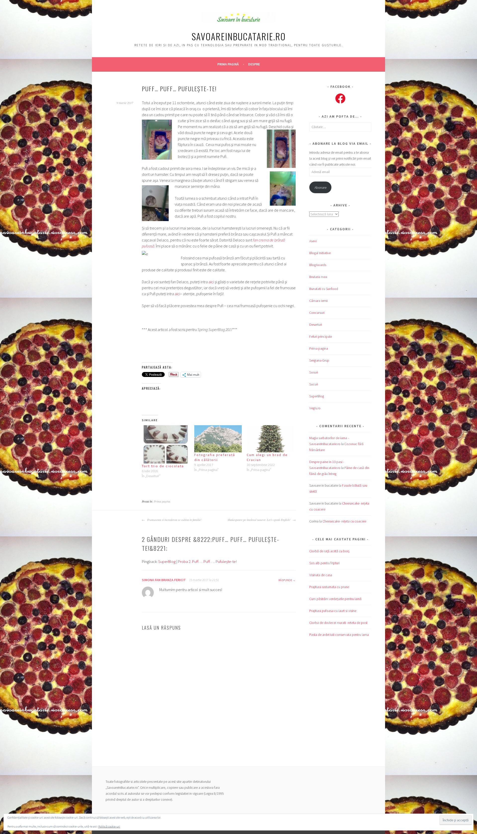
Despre (254, 64)
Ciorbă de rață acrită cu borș (329, 551)
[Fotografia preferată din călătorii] (218, 438)
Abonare (320, 187)
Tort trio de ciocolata (163, 466)
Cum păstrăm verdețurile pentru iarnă (335, 599)
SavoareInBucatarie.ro (239, 36)
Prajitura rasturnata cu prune (329, 587)
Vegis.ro (314, 408)
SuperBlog (316, 396)
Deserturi (315, 324)
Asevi (313, 241)
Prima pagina (162, 501)
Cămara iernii (318, 300)
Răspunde (285, 580)
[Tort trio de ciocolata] (165, 444)
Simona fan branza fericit (164, 580)
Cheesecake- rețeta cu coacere (344, 521)
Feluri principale (320, 336)
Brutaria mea (318, 277)
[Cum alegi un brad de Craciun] (270, 438)
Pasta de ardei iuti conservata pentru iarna (339, 634)
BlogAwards (317, 265)
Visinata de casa (320, 575)
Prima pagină (228, 64)
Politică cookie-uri (109, 826)
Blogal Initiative (320, 253)
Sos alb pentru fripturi (324, 563)
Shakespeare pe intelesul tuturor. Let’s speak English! (259, 520)
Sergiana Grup (319, 360)
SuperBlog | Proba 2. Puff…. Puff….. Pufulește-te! (197, 561)
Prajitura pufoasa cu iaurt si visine (332, 610)
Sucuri (313, 384)
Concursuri (316, 312)
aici (211, 281)
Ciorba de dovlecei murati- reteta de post (338, 622)
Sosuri (313, 372)
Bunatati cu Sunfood (323, 288)
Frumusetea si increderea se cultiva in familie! (173, 520)
